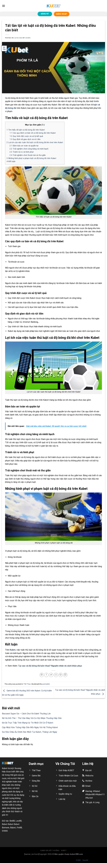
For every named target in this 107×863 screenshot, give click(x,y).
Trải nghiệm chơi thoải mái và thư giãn (28, 155)
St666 (5, 831)
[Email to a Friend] (56, 675)
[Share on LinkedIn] (65, 675)
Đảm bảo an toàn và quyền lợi (24, 146)
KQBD (78, 860)
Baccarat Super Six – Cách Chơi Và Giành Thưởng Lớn (26, 713)
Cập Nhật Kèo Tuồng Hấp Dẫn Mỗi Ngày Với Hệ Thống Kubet (30, 727)
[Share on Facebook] (46, 675)
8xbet (4, 824)
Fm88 (19, 827)
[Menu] (3, 6)
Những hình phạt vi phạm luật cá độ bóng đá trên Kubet (31, 158)
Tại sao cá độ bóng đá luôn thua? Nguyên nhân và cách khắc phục (50, 666)
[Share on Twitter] (51, 675)
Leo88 (19, 821)
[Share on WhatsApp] (42, 675)
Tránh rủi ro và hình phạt (22, 152)
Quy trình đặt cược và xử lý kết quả (26, 136)
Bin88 (12, 821)
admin (27, 38)
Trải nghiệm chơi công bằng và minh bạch (29, 149)
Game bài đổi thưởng (50, 850)
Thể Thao (27, 684)
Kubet (13, 650)
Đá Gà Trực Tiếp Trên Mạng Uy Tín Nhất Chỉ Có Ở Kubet (27, 722)
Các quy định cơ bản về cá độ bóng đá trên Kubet (33, 133)
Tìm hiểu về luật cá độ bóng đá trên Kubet (26, 130)
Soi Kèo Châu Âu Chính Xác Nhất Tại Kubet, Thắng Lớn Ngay (29, 732)
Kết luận (11, 161)
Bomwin (5, 827)
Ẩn (43, 125)
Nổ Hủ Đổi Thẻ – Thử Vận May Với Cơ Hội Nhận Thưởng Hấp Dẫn (32, 718)
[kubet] (53, 5)
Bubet (13, 827)
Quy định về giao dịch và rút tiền (25, 139)
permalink (46, 684)
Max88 (85, 860)
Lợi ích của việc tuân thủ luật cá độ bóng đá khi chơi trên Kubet (35, 142)
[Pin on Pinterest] (60, 675)
